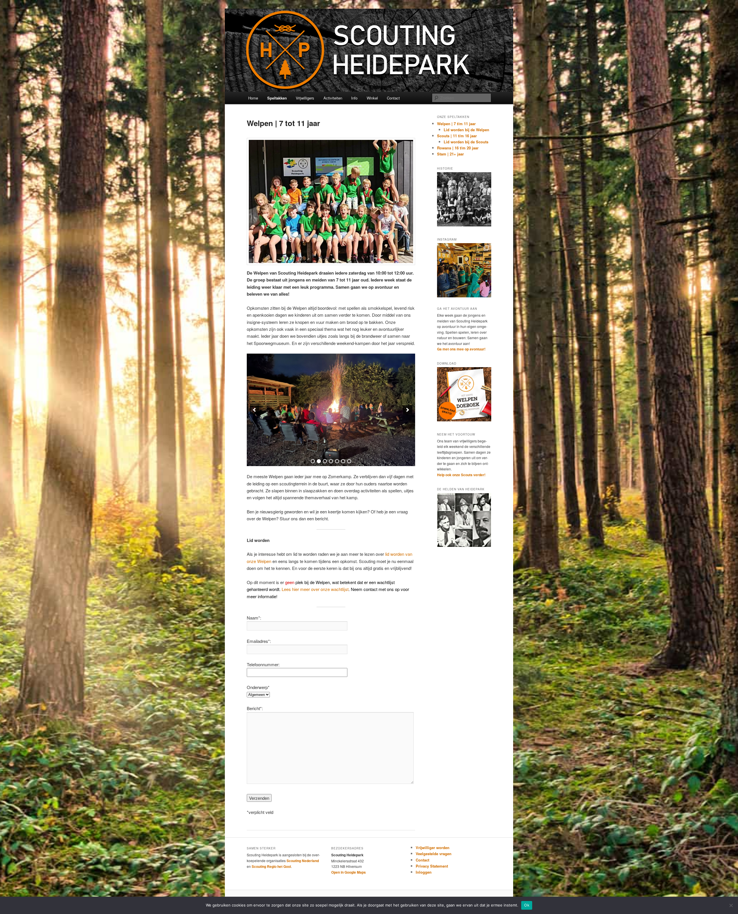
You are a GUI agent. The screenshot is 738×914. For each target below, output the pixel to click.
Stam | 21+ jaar (450, 154)
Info (354, 98)
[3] (325, 461)
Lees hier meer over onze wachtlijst (315, 589)
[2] (319, 461)
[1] (313, 461)
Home (253, 98)
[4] (331, 461)
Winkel (372, 98)
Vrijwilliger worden (432, 847)
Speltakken (277, 98)
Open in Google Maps (348, 872)
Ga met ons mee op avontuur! (461, 349)
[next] (407, 409)
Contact (393, 98)
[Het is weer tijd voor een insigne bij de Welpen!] (464, 270)
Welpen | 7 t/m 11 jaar (456, 123)
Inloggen (424, 872)
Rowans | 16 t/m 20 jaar (458, 148)
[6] (343, 461)
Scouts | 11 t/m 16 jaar (457, 135)
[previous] (254, 409)
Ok (526, 905)
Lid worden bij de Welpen (466, 129)
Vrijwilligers (305, 98)
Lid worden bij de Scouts (466, 141)
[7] (349, 461)
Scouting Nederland (303, 860)
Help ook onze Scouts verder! (461, 474)
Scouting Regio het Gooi (271, 866)
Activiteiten (332, 98)
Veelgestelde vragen (433, 853)
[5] (337, 461)
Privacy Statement (432, 866)
